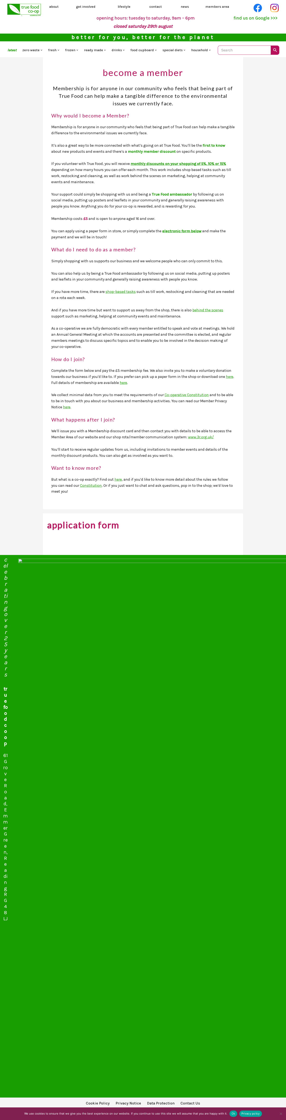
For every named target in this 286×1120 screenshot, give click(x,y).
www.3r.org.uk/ (201, 437)
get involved (85, 7)
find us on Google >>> (255, 18)
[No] (281, 1114)
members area (217, 7)
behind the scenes (207, 310)
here (229, 376)
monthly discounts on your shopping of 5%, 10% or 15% (178, 163)
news (185, 7)
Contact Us (190, 1103)
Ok (233, 1113)
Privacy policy (250, 1113)
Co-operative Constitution (187, 395)
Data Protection (161, 1103)
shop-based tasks (121, 291)
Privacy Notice (128, 1103)
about (54, 7)
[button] (41, 50)
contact (155, 7)
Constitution (91, 485)
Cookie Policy (98, 1103)
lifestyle (124, 7)
